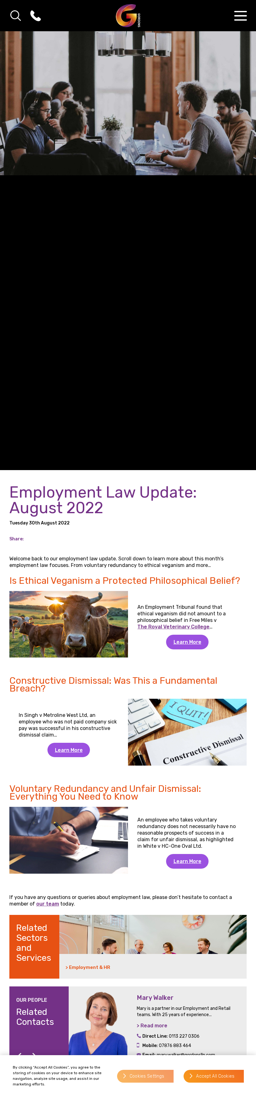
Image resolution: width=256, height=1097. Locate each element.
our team (47, 904)
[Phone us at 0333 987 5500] (35, 15)
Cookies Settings (147, 1076)
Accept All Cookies (215, 1076)
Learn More (187, 642)
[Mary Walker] (98, 1029)
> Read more (152, 1026)
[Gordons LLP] (128, 15)
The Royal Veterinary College (173, 627)
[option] (158, 1029)
